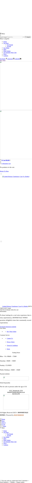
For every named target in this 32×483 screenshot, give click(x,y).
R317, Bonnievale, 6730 (16, 390)
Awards (9, 46)
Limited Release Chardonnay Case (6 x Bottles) (15, 306)
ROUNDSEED (19, 415)
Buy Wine (2, 60)
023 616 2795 (16, 393)
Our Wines (6, 48)
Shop (4, 49)
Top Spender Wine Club (9, 52)
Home (5, 41)
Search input (3, 37)
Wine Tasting (6, 51)
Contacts (5, 55)
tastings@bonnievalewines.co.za (16, 392)
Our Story (6, 43)
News (5, 54)
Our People (10, 45)
